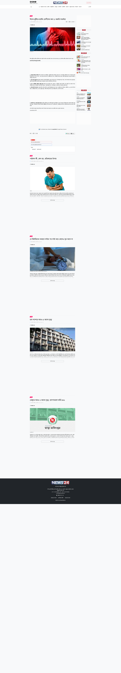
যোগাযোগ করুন (67, 497)
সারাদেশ (67, 6)
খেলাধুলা (56, 6)
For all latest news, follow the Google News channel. (53, 129)
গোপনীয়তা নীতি (60, 497)
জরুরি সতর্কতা (39, 149)
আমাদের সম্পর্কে (53, 497)
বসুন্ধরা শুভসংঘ (72, 6)
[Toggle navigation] (31, 7)
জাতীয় (48, 6)
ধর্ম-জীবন (59, 6)
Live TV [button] (88, 2)
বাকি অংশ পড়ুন (52, 200)
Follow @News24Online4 (37, 144)
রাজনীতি (63, 6)
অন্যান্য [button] (80, 6)
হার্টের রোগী (33, 149)
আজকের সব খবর (43, 6)
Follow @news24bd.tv (36, 142)
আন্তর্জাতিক (52, 6)
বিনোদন (76, 6)
